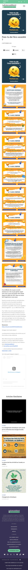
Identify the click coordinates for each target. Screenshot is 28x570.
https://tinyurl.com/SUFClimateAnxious (12, 327)
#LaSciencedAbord (9, 344)
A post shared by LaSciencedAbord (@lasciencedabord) (14, 386)
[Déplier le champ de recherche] (24, 2)
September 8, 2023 (6, 351)
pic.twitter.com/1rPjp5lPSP (11, 346)
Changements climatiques (9, 497)
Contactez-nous (14, 551)
